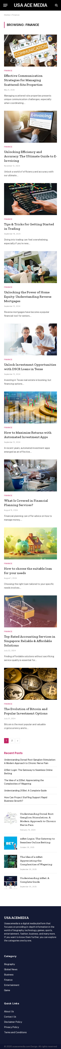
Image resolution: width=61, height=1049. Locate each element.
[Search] (56, 5)
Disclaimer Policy (13, 1022)
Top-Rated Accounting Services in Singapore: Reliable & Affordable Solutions (29, 641)
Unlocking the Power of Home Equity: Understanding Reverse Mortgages (27, 296)
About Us (9, 1011)
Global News (10, 969)
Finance (8, 980)
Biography (9, 964)
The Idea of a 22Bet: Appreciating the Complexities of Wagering (36, 860)
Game (7, 990)
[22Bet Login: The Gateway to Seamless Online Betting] (10, 843)
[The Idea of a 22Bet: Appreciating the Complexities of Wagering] (10, 861)
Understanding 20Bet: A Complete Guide (25, 790)
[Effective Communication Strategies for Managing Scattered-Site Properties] (30, 51)
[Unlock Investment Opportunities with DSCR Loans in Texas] (30, 339)
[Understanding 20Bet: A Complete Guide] (10, 882)
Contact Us (10, 1016)
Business (9, 974)
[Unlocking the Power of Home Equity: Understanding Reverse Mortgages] (30, 267)
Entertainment (11, 985)
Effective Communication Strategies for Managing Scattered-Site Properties (23, 80)
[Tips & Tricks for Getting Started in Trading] (30, 199)
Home (7, 15)
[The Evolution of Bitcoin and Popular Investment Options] (30, 684)
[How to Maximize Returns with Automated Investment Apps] (30, 407)
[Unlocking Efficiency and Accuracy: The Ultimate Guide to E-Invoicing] (30, 127)
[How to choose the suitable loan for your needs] (30, 543)
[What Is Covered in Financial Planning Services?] (30, 475)
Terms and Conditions (15, 1032)
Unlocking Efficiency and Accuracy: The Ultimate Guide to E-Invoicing (30, 156)
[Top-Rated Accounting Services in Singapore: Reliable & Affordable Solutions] (30, 611)
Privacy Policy (11, 1027)
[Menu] (5, 5)
